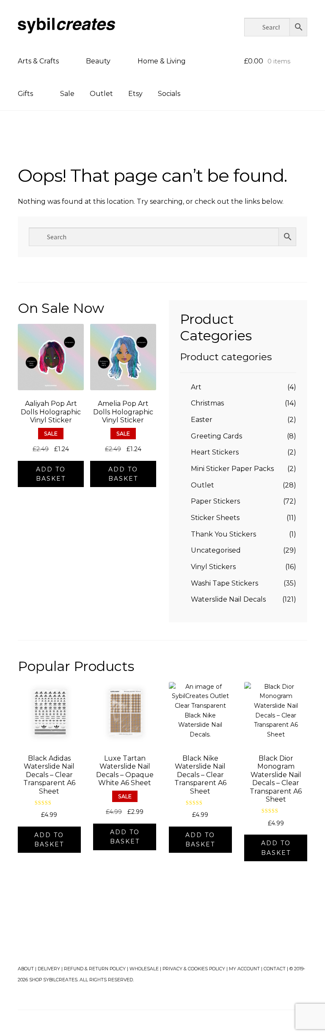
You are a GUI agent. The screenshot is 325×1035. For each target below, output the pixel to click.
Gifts (25, 94)
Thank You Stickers (223, 534)
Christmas (207, 403)
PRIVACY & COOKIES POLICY (193, 969)
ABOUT (26, 969)
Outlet (101, 94)
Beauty (98, 61)
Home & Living (162, 61)
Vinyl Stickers (213, 567)
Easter (201, 420)
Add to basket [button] (51, 474)
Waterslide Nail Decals (228, 599)
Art (196, 387)
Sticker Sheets (215, 518)
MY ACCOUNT (244, 969)
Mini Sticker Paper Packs (232, 469)
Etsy (135, 94)
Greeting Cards (216, 436)
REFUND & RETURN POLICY (95, 969)
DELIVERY (49, 969)
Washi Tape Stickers (224, 583)
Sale (67, 94)
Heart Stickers (215, 452)
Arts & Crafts (38, 61)
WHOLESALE (144, 969)
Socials (169, 94)
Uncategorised (216, 550)
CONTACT (275, 969)
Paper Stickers (215, 501)
